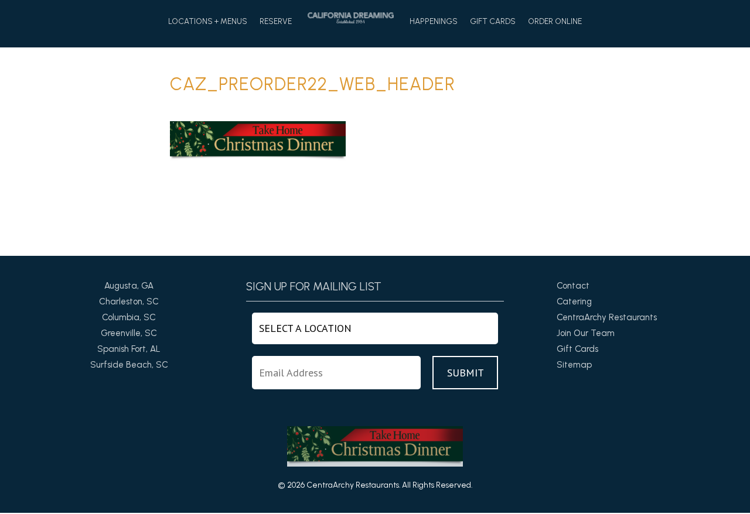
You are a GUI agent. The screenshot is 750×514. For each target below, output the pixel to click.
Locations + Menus (207, 22)
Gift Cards (493, 22)
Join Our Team (586, 333)
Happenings (434, 22)
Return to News (200, 226)
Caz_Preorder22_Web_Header (312, 84)
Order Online (555, 22)
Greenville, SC (129, 333)
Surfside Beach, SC (129, 364)
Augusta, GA (129, 285)
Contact (573, 285)
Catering (574, 301)
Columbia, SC (129, 317)
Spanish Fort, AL (129, 349)
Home (351, 18)
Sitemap (574, 364)
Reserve (276, 22)
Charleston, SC (129, 301)
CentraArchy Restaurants (607, 317)
